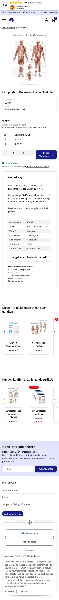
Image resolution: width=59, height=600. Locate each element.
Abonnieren (46, 468)
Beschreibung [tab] (15, 177)
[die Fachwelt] (11, 20)
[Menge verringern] (5, 153)
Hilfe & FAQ (31, 12)
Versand (22, 125)
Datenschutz (24, 591)
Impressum (10, 591)
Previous (4, 332)
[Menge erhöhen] (29, 153)
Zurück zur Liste (8, 27)
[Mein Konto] (46, 20)
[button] (53, 20)
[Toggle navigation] (4, 20)
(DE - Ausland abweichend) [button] (37, 166)
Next (55, 332)
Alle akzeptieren (29, 533)
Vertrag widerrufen (12, 514)
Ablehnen (29, 550)
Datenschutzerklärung (12, 455)
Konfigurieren (30, 541)
